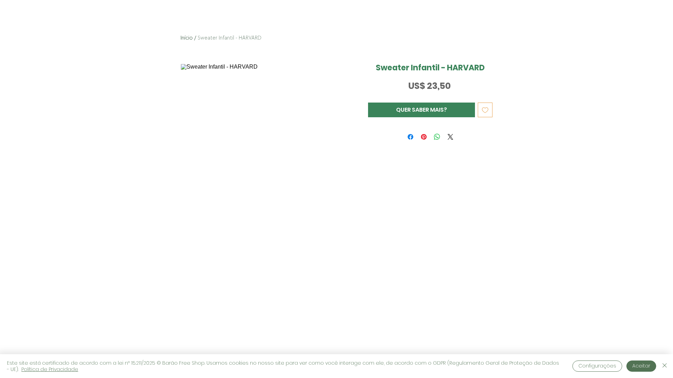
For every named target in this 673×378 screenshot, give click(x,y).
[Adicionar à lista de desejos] (485, 110)
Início (187, 38)
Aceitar (641, 365)
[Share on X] (450, 137)
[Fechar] (664, 366)
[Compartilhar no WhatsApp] (437, 137)
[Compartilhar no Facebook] (410, 137)
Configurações (597, 365)
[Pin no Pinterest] (424, 137)
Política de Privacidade (49, 369)
